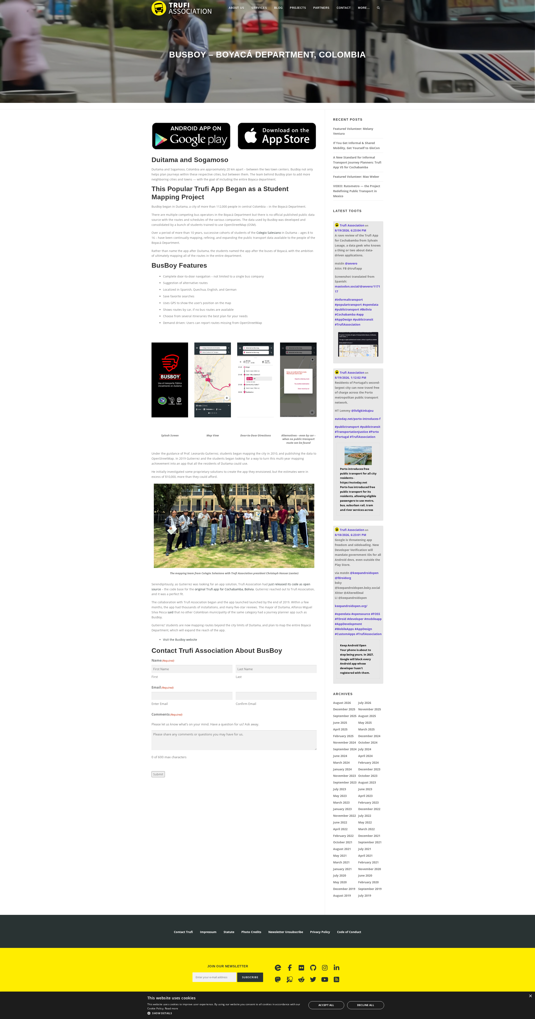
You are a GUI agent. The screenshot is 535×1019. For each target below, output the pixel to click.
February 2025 (343, 736)
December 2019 (344, 889)
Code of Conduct (349, 932)
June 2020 (365, 875)
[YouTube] (325, 979)
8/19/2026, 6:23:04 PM (350, 230)
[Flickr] (301, 968)
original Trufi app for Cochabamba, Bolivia (224, 589)
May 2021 (340, 856)
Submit (158, 774)
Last (239, 677)
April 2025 (340, 729)
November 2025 (369, 709)
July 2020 (339, 875)
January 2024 (342, 769)
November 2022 (344, 816)
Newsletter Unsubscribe (285, 932)
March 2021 (341, 862)
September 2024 (345, 749)
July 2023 (339, 789)
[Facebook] (290, 968)
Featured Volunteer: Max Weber (356, 177)
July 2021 (364, 849)
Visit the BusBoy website (180, 640)
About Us (236, 7)
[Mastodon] (278, 979)
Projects (298, 7)
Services (259, 7)
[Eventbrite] (278, 968)
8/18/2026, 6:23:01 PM (350, 535)
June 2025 (340, 723)
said (170, 612)
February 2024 (368, 763)
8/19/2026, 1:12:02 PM (350, 378)
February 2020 (368, 882)
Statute (229, 932)
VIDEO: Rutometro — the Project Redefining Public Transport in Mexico (356, 191)
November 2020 (369, 869)
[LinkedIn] (336, 968)
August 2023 (367, 782)
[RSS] (336, 979)
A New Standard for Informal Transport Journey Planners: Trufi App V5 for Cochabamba (357, 162)
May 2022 (365, 822)
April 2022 (340, 829)
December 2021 (369, 836)
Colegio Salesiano (268, 233)
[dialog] (267, 1005)
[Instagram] (325, 968)
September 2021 (370, 842)
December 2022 (369, 809)
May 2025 (365, 723)
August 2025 (367, 716)
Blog (278, 7)
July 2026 (364, 703)
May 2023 (340, 796)
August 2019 (342, 896)
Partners (321, 7)
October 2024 (367, 742)
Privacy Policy (320, 932)
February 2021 (368, 862)
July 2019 (364, 896)
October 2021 (342, 842)
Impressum (208, 932)
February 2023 (368, 802)
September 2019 (370, 889)
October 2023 (367, 776)
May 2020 (340, 882)
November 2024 (344, 742)
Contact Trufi (183, 932)
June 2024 (340, 756)
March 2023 (341, 802)
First (155, 677)
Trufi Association (351, 225)
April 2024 (365, 756)
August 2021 (342, 849)
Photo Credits (251, 932)
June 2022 (340, 822)
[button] (224, 1013)
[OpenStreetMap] (290, 979)
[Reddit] (301, 979)
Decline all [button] (365, 1005)
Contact (344, 7)
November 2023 (344, 776)
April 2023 (365, 796)
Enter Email (160, 704)
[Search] (378, 8)
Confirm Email (246, 704)
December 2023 (369, 769)
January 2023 (342, 809)
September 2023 (345, 782)
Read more (171, 1008)
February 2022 (343, 836)
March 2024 (341, 763)
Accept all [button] (326, 1005)
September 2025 (345, 716)
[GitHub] (313, 968)
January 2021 (342, 869)
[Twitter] (313, 979)
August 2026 (342, 703)
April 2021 (365, 856)
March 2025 (366, 729)
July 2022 (364, 816)
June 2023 (365, 789)
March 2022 (366, 829)
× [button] (530, 996)
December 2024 (369, 736)
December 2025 (344, 709)
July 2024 (364, 749)
